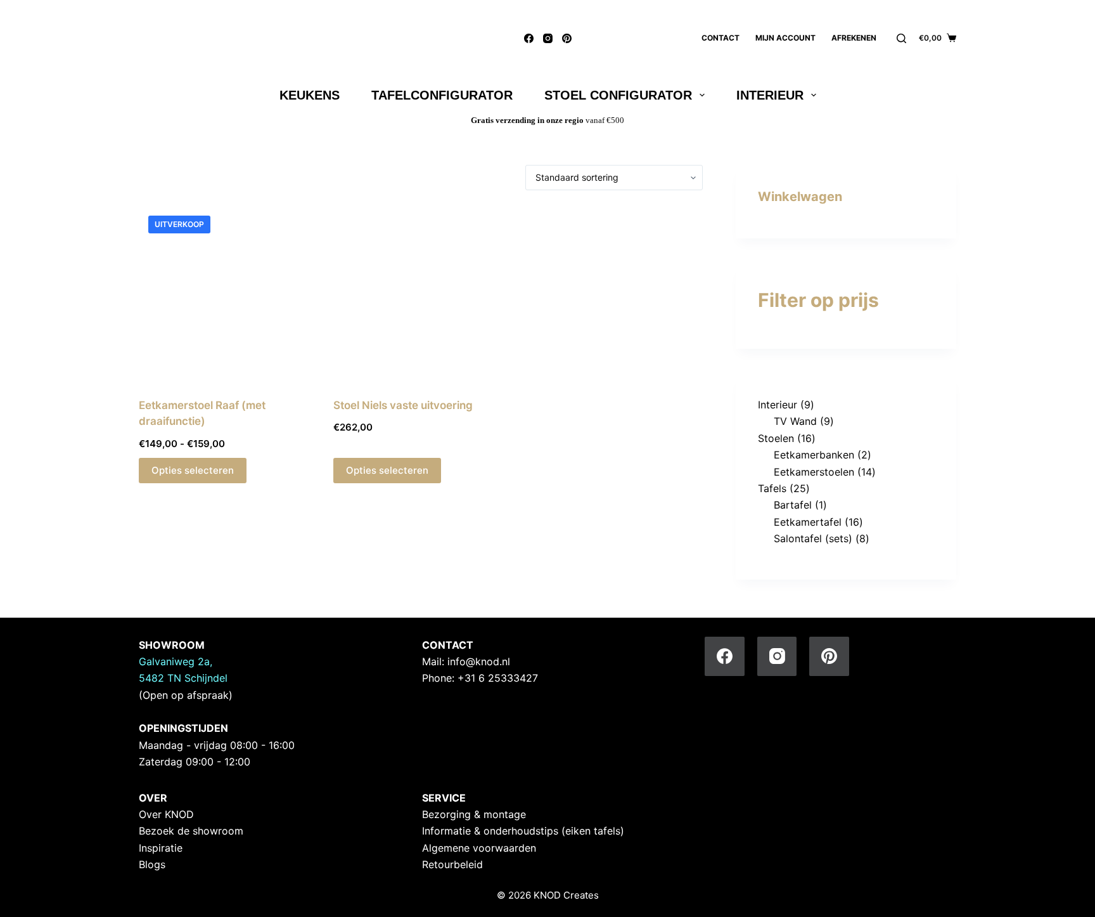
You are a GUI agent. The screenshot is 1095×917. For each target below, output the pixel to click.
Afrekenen (853, 37)
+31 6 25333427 (498, 678)
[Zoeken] (901, 38)
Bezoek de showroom (191, 830)
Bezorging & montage (474, 814)
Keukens (309, 95)
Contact (720, 37)
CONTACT (447, 645)
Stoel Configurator (618, 95)
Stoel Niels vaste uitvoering (403, 405)
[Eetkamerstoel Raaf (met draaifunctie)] (226, 294)
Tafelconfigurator (442, 95)
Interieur (770, 95)
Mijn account (785, 37)
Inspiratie (160, 848)
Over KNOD (166, 814)
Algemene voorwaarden (479, 848)
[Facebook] (529, 38)
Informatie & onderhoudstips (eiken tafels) (523, 830)
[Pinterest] (567, 38)
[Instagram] (548, 38)
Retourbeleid (452, 864)
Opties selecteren (192, 470)
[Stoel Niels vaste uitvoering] (421, 294)
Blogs (152, 864)
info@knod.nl (478, 661)
